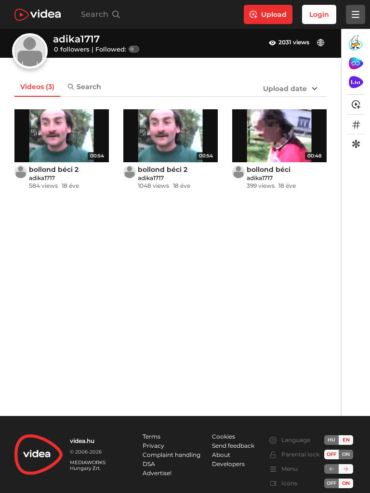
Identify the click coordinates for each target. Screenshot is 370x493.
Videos (37, 86)
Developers (228, 463)
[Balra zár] (331, 469)
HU (331, 440)
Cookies (223, 436)
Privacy (153, 445)
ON (346, 454)
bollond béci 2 (54, 169)
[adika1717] (20, 172)
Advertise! (157, 473)
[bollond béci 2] (61, 135)
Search (89, 86)
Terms (151, 436)
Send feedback (233, 445)
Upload (274, 14)
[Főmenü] (355, 14)
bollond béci (269, 169)
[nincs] (322, 42)
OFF (331, 483)
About (221, 454)
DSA (149, 463)
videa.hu (82, 440)
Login (319, 14)
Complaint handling (171, 454)
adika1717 (42, 178)
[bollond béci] (279, 135)
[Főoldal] (37, 15)
